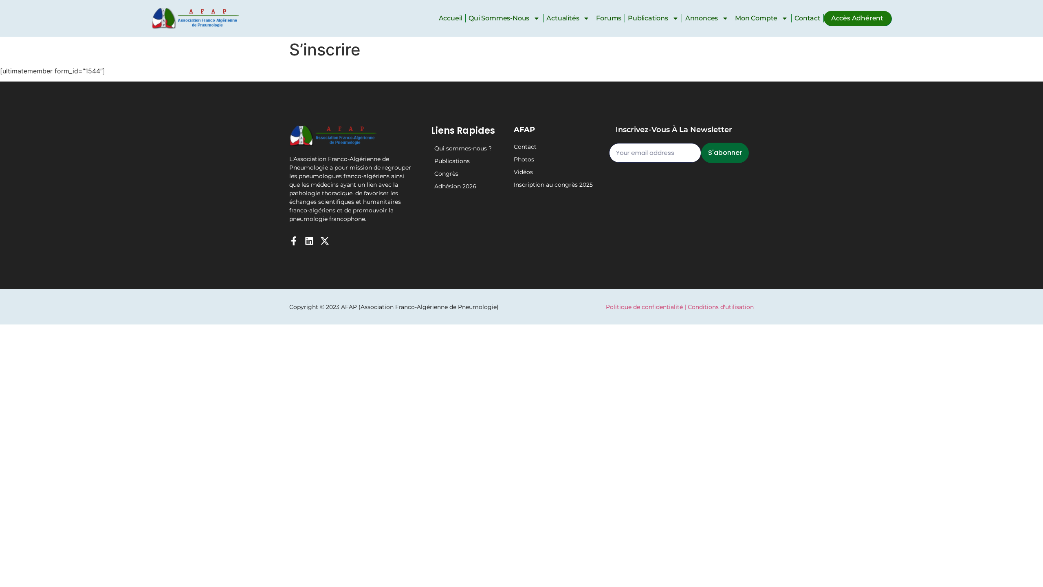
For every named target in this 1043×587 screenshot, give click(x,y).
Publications (648, 18)
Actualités (562, 18)
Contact (807, 18)
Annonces (701, 18)
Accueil (450, 18)
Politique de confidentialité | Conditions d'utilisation (680, 307)
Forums (608, 18)
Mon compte (756, 18)
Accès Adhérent (857, 18)
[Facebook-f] (293, 240)
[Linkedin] (309, 240)
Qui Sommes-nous (499, 18)
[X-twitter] (324, 240)
